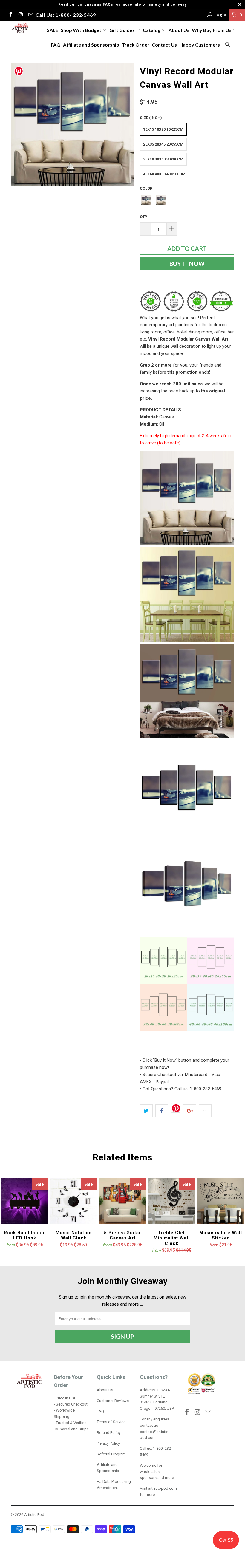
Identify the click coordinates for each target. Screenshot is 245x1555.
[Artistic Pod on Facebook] (10, 15)
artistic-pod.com (162, 1488)
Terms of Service (111, 1422)
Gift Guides (122, 30)
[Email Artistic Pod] (30, 15)
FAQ (56, 44)
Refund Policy (108, 1432)
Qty (143, 216)
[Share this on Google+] (189, 1110)
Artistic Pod (34, 1514)
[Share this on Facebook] (161, 1110)
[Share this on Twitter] (146, 1110)
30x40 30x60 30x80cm (163, 159)
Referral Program (111, 1454)
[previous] (17, 124)
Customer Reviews (113, 1400)
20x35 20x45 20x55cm (163, 144)
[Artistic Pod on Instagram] (21, 15)
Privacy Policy (108, 1443)
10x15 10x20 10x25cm (163, 129)
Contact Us (164, 44)
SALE (52, 30)
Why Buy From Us (212, 30)
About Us (179, 30)
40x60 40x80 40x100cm (164, 174)
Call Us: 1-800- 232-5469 (66, 15)
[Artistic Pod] (19, 28)
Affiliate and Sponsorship (91, 44)
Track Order (135, 44)
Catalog (151, 30)
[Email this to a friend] (205, 1110)
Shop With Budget (81, 30)
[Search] (228, 45)
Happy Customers (199, 44)
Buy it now (187, 263)
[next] (127, 124)
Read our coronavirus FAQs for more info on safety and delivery (122, 4)
